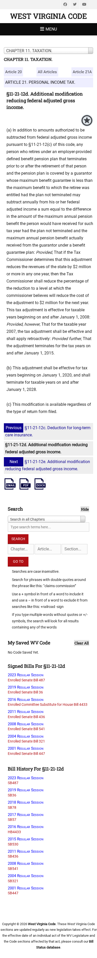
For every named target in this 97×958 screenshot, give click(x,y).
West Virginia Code (48, 16)
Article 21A (82, 72)
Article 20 (13, 72)
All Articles (47, 72)
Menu (51, 29)
